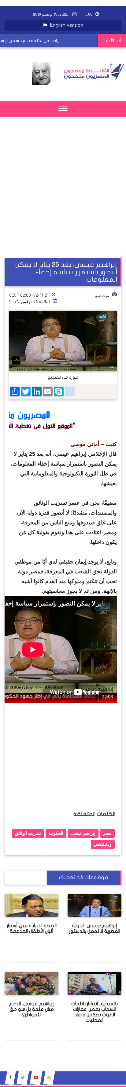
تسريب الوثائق (28, 833)
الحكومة (56, 833)
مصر (107, 833)
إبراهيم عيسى (83, 833)
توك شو (102, 295)
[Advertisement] (63, 195)
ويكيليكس (103, 844)
